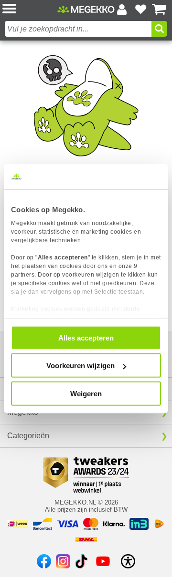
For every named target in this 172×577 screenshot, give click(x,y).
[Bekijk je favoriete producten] (140, 9)
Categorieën (28, 436)
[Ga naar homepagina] (86, 9)
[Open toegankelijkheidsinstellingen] (128, 561)
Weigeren (86, 393)
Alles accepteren (86, 337)
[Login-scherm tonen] (122, 9)
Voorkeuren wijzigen (80, 365)
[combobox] (78, 29)
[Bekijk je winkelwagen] (159, 9)
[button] (29, 9)
